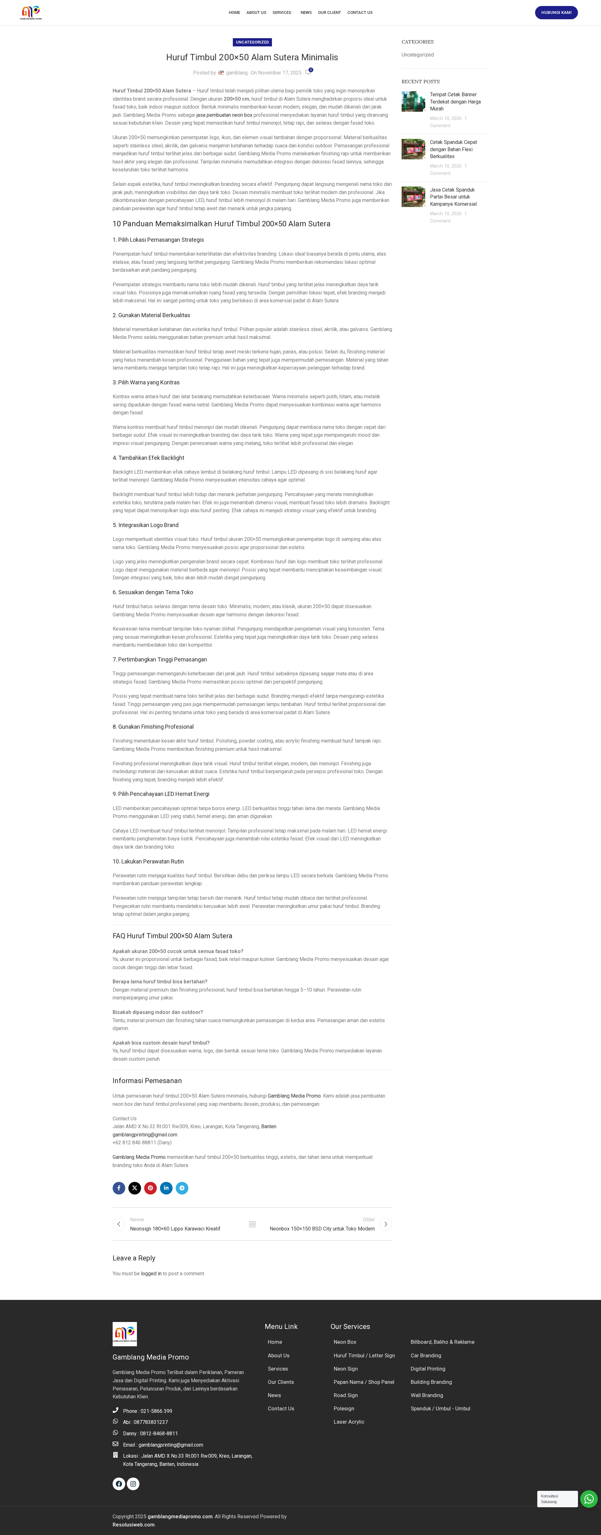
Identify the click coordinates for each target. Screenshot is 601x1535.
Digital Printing (428, 1369)
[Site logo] (31, 12)
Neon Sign (346, 1369)
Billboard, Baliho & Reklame (442, 1342)
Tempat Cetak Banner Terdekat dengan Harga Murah (455, 102)
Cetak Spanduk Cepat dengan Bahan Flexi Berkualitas (453, 149)
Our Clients (281, 1382)
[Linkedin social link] (166, 1188)
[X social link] (134, 1188)
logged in (151, 1274)
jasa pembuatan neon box (224, 115)
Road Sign (346, 1395)
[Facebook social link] (119, 1188)
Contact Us (281, 1408)
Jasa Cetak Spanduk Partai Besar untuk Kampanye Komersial (453, 197)
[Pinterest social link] (150, 1188)
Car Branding (426, 1355)
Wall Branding (427, 1395)
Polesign (344, 1408)
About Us (279, 1355)
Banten (268, 1126)
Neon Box (345, 1342)
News (274, 1395)
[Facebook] (119, 1484)
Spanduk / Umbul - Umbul (440, 1408)
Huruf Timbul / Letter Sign (364, 1355)
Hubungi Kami (556, 12)
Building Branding (431, 1382)
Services (278, 1369)
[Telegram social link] (182, 1188)
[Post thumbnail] (413, 110)
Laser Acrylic (349, 1422)
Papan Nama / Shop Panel (364, 1382)
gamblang (237, 73)
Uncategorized (252, 42)
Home (275, 1342)
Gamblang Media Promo (294, 1096)
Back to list (252, 1224)
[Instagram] (133, 1484)
